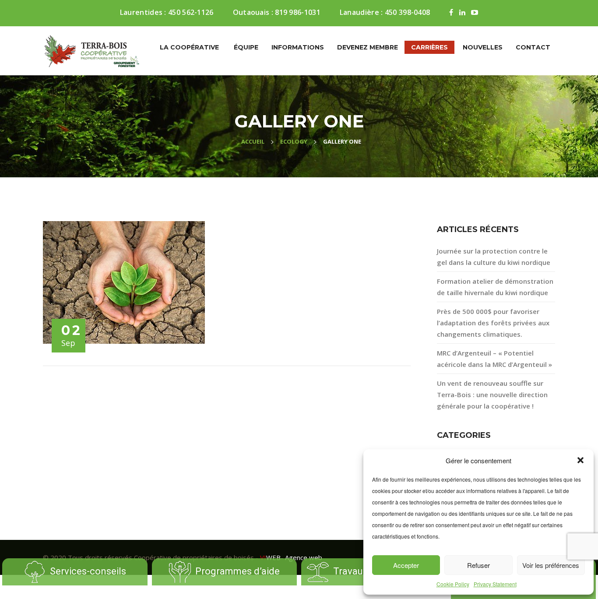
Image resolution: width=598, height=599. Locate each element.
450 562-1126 (191, 12)
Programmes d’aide (237, 570)
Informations (297, 47)
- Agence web (291, 557)
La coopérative (189, 47)
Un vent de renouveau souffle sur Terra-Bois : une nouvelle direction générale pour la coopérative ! (492, 394)
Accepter (406, 565)
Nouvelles (483, 47)
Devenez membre (367, 47)
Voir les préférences (550, 565)
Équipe (246, 47)
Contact (533, 47)
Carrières (429, 47)
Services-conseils (88, 570)
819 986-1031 (297, 12)
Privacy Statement (495, 584)
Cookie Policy (452, 584)
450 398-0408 (407, 12)
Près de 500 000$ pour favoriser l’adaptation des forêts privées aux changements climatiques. (493, 322)
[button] (580, 460)
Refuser (478, 565)
